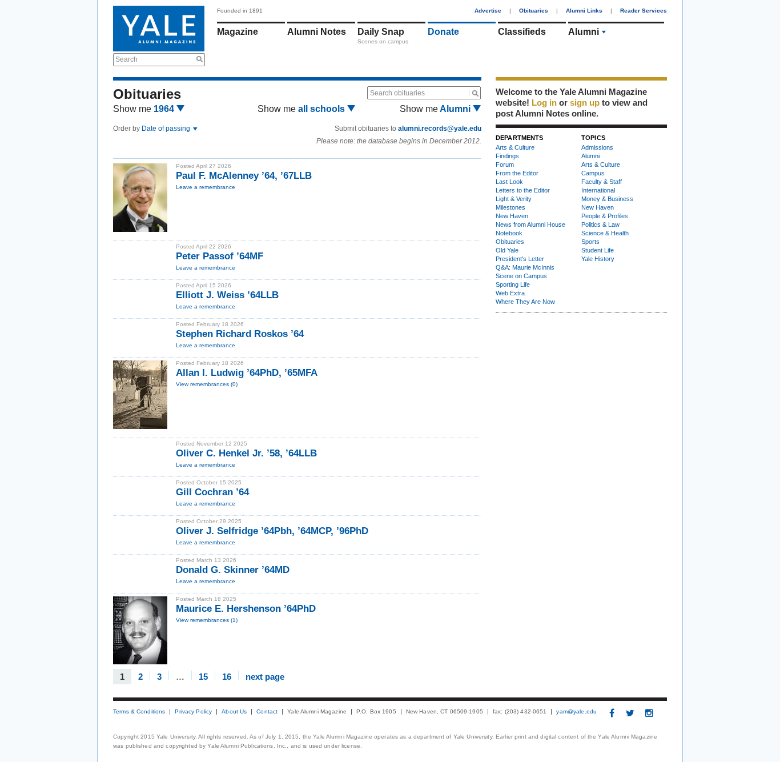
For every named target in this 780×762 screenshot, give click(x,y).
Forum (505, 164)
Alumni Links (584, 10)
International (598, 190)
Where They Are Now (525, 301)
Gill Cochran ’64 (212, 492)
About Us (234, 712)
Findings (507, 156)
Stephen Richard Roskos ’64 (240, 333)
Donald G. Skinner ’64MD (233, 569)
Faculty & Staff (601, 181)
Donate (443, 32)
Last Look (509, 181)
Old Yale (507, 250)
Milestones (510, 207)
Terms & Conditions (139, 712)
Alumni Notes (316, 32)
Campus (593, 173)
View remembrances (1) (207, 620)
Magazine (237, 32)
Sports (590, 241)
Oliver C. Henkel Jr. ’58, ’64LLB (246, 453)
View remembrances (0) (207, 384)
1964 (165, 109)
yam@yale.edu (576, 712)
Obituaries (533, 10)
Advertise (488, 10)
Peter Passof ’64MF (219, 256)
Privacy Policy (193, 712)
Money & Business (607, 198)
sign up (585, 102)
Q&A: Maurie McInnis (525, 267)
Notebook (509, 233)
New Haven (512, 215)
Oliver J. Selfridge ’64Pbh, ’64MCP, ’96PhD (272, 531)
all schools (322, 109)
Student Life (597, 250)
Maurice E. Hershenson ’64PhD (246, 608)
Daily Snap (380, 32)
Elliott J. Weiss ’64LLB (227, 295)
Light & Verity (514, 198)
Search (126, 59)
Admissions (597, 147)
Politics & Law (600, 224)
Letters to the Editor (523, 190)
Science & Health (605, 233)
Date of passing (167, 129)
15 (203, 676)
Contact (267, 712)
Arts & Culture (515, 147)
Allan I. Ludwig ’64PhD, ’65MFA (246, 372)
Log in (544, 102)
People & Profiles (604, 215)
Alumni (583, 32)
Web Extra (510, 293)
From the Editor (517, 173)
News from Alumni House (530, 224)
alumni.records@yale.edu (439, 129)
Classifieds (522, 32)
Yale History (597, 258)
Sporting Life (513, 284)
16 (226, 676)
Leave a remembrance (205, 187)
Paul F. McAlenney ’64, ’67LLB (244, 175)
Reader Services (643, 10)
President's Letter (520, 258)
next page (265, 676)
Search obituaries (397, 93)
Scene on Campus (521, 275)
